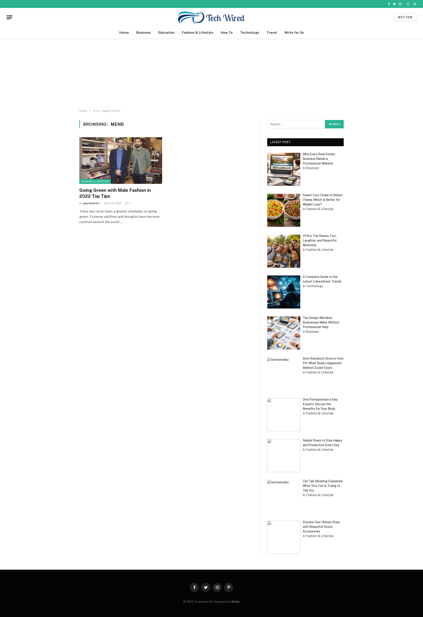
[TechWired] (211, 17)
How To (227, 32)
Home (124, 32)
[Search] (414, 4)
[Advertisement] (211, 74)
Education (166, 32)
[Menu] (9, 17)
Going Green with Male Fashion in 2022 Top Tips (115, 193)
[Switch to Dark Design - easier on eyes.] (408, 4)
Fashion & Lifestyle (197, 32)
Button (405, 17)
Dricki (235, 601)
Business (143, 32)
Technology (249, 32)
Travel (272, 32)
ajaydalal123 (91, 203)
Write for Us (294, 32)
